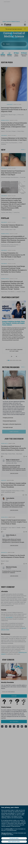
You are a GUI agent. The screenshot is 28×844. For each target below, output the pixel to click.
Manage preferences (6, 833)
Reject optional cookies (14, 841)
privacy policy (9, 829)
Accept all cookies (14, 838)
